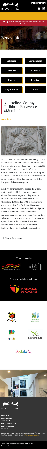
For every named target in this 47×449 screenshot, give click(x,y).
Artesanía (35, 70)
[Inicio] (10, 6)
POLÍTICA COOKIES (8, 426)
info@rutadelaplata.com (31, 435)
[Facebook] (38, 3)
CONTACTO (5, 415)
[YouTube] (41, 3)
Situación (12, 61)
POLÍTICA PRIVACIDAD (8, 423)
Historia (12, 70)
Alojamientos (12, 89)
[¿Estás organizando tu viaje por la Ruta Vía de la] (23, 393)
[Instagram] (35, 3)
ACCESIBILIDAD (6, 418)
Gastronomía (35, 61)
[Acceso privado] (39, 8)
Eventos (35, 80)
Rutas (35, 89)
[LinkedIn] (32, 3)
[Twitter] (44, 3)
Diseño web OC (5, 446)
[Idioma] (43, 9)
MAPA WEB (5, 429)
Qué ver (12, 80)
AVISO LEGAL (5, 421)
